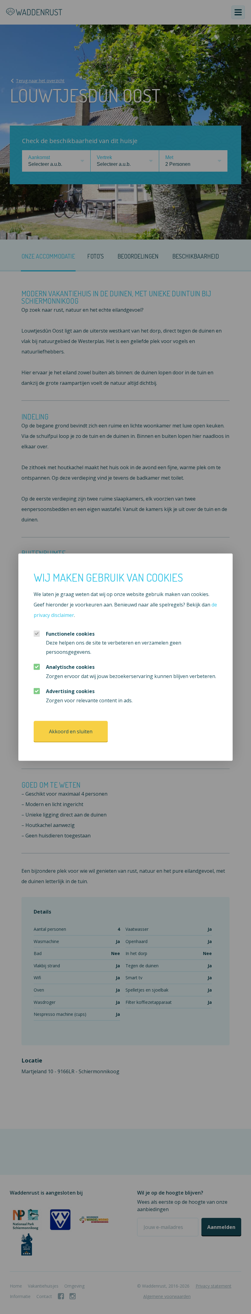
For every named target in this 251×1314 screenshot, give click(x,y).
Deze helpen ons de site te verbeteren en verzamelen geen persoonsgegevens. (113, 642)
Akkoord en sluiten (70, 731)
